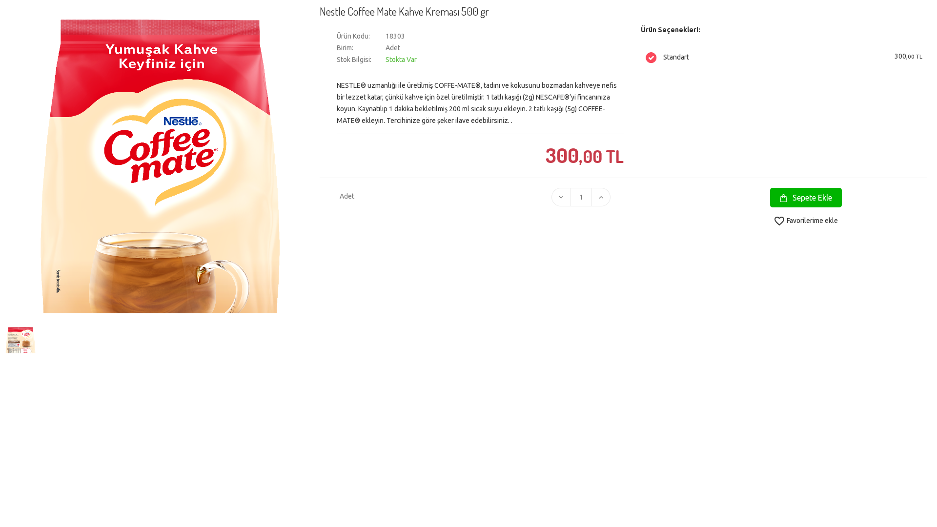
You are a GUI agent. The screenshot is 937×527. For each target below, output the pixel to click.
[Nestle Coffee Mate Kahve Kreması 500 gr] (19, 338)
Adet (345, 196)
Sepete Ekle (811, 197)
